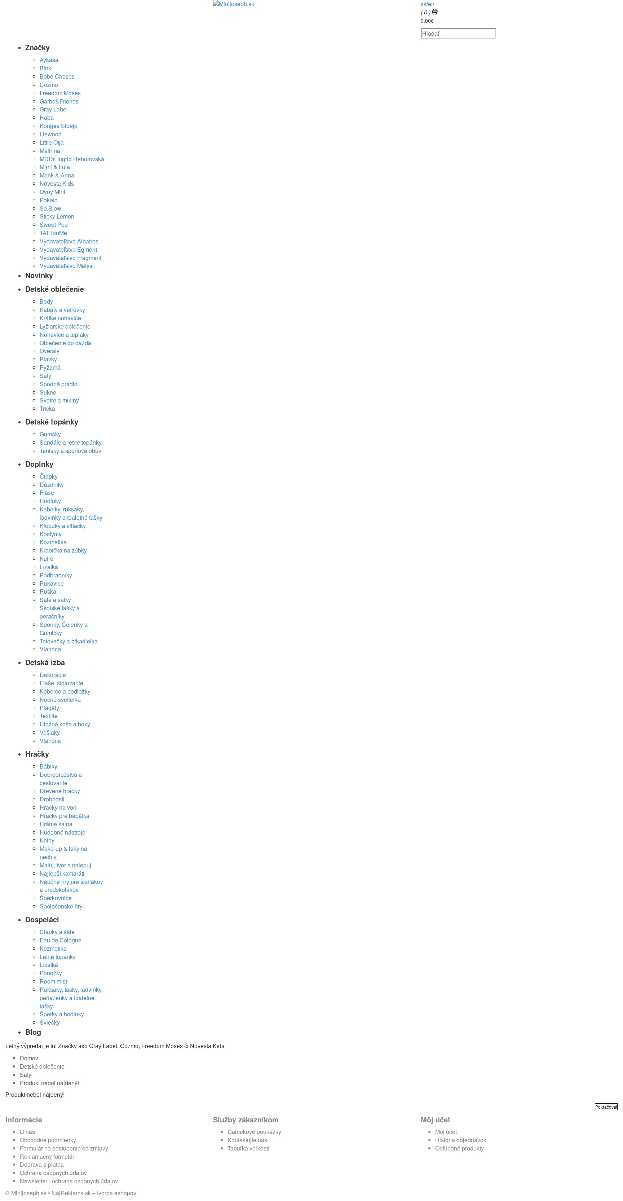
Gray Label (54, 109)
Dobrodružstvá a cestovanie (61, 778)
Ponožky (51, 973)
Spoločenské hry (61, 906)
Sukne (48, 392)
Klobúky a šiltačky (63, 526)
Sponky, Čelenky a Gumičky (64, 628)
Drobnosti (52, 799)
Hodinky (50, 501)
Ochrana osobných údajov (53, 1173)
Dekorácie (53, 674)
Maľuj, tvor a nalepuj (65, 865)
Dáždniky (52, 484)
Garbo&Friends (59, 101)
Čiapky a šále (57, 932)
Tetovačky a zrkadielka (69, 641)
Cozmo (49, 84)
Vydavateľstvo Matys (66, 265)
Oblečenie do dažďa (65, 343)
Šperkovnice (56, 898)
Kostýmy (51, 534)
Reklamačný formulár (47, 1156)
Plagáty (49, 708)
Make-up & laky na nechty (63, 852)
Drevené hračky (60, 791)
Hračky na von (58, 807)
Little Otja (52, 142)
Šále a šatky (55, 599)
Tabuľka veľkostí (248, 1148)
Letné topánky (58, 957)
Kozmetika (53, 542)
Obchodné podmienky (48, 1140)
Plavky (48, 359)
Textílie (49, 716)
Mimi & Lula (55, 167)
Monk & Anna (57, 175)
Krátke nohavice (60, 318)
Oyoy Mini (52, 192)
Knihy (47, 840)
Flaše (47, 492)
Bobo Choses (57, 76)
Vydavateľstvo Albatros (69, 241)
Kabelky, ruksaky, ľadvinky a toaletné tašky (71, 513)
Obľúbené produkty (459, 1148)
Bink (45, 68)
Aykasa (49, 60)
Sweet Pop (54, 224)
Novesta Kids (57, 183)
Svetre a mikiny (59, 400)
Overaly (49, 351)
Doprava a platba (42, 1164)
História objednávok (460, 1140)
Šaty (45, 375)
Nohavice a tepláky (64, 334)
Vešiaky (50, 732)
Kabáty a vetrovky (62, 309)
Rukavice (52, 583)
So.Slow (50, 208)
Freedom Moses (60, 93)
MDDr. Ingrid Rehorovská (72, 159)
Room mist (53, 981)
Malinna (50, 150)
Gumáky (50, 434)
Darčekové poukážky (254, 1131)
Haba (47, 117)
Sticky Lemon (57, 216)
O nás (27, 1131)
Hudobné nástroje (62, 832)
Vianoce (50, 649)
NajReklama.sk (71, 1193)
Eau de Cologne (60, 940)
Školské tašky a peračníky (60, 612)
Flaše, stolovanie (61, 683)
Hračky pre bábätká (64, 815)
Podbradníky (56, 575)
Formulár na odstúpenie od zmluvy (64, 1148)
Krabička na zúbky (63, 550)
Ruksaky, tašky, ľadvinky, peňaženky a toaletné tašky (71, 997)
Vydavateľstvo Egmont (68, 249)
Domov (29, 1058)
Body (46, 301)
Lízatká (49, 567)
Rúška (48, 591)
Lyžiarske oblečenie (65, 326)
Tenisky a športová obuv (70, 450)
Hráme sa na (56, 824)
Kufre (46, 558)
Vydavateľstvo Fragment (70, 258)
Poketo (49, 200)
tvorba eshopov (116, 1193)
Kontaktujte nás (247, 1140)
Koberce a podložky (65, 691)
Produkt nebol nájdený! (49, 1083)
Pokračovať (606, 1107)
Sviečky (50, 1022)
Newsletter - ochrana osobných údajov (69, 1181)
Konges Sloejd (59, 126)
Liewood (51, 134)
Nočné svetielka (60, 699)
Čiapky (49, 476)
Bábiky (48, 766)
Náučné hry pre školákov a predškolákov (71, 885)
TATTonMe (53, 233)
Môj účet (446, 1131)
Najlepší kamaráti (62, 873)
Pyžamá (50, 367)
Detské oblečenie (42, 1066)
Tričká (47, 408)
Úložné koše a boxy (65, 724)
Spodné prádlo (59, 384)
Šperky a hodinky (62, 1014)
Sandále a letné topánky (71, 442)
